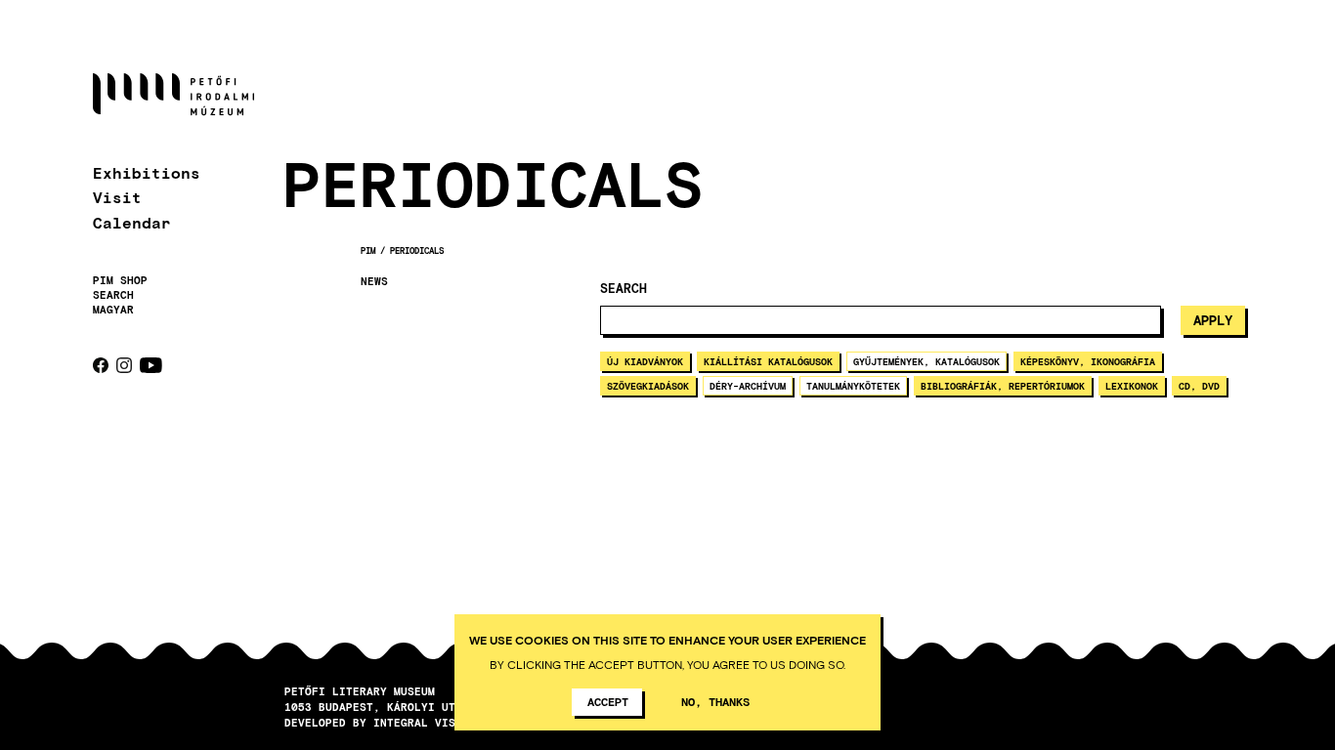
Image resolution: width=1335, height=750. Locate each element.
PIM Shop (120, 280)
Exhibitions (146, 172)
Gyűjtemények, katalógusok (926, 361)
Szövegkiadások (648, 386)
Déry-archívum (748, 386)
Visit (117, 197)
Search (113, 295)
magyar (113, 309)
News (374, 281)
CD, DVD (1199, 386)
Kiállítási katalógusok (768, 361)
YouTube (151, 365)
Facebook (100, 365)
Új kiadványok (645, 361)
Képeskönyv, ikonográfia (1087, 361)
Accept (607, 701)
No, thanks (715, 701)
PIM (368, 250)
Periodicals (417, 250)
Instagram (124, 365)
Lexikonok (1131, 386)
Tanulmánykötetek (853, 386)
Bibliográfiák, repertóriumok (1003, 386)
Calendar (132, 222)
